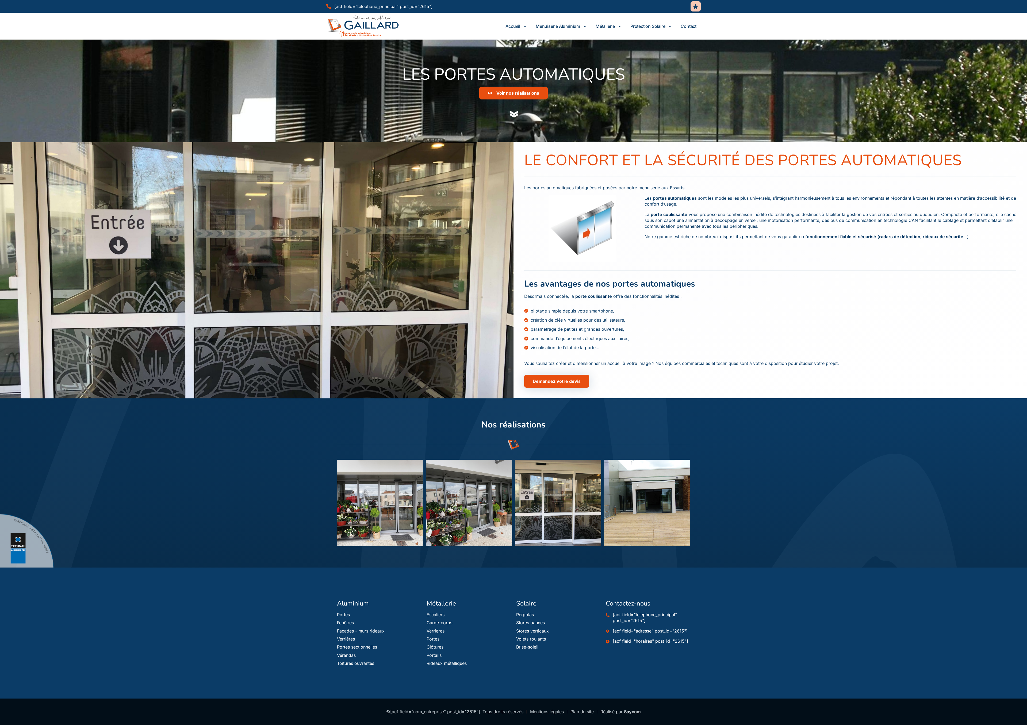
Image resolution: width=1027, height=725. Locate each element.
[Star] (696, 6)
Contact (688, 26)
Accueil (512, 26)
